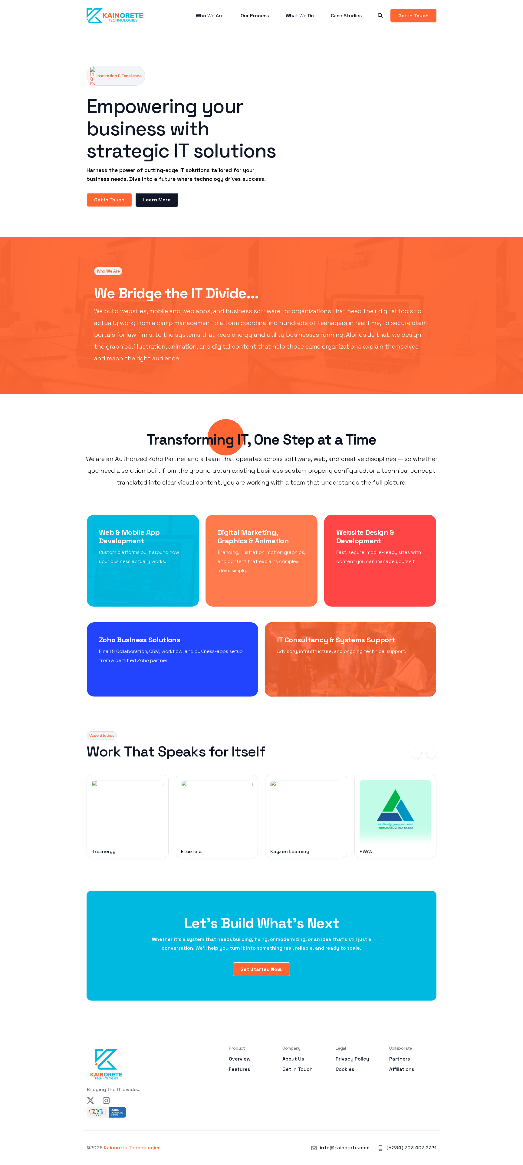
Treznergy (104, 851)
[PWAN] (395, 812)
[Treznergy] (127, 812)
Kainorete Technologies (132, 1147)
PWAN (366, 851)
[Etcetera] (217, 812)
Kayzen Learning (289, 851)
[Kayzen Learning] (306, 812)
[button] (417, 753)
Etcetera (191, 851)
